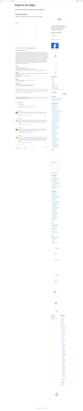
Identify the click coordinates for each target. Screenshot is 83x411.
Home (32, 146)
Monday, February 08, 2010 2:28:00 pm (24, 115)
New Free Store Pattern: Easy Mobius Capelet (63, 358)
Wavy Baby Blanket (55, 147)
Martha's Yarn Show (64, 351)
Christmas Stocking (55, 110)
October (63, 329)
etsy (52, 230)
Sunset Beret (54, 142)
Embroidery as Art (55, 237)
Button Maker (54, 188)
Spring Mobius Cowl (55, 138)
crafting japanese (55, 225)
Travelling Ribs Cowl (55, 144)
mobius (29, 98)
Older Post (46, 146)
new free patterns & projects (64, 373)
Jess (19, 110)
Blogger (46, 408)
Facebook (53, 83)
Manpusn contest (63, 376)
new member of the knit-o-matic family (64, 346)
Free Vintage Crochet (55, 203)
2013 (62, 318)
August (63, 332)
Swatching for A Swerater (56, 100)
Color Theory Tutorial (55, 182)
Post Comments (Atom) (24, 148)
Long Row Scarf (54, 123)
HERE (26, 50)
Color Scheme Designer (56, 183)
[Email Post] (26, 97)
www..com (54, 162)
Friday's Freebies (63, 349)
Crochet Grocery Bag (55, 112)
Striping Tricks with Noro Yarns (57, 99)
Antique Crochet (54, 195)
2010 (62, 322)
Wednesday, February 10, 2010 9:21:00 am (25, 142)
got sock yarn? (64, 341)
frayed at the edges (25, 5)
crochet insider (54, 229)
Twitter (53, 84)
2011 (62, 321)
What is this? (55, 172)
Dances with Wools (55, 202)
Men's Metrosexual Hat (56, 126)
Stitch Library (54, 187)
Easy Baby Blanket (55, 113)
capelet (19, 98)
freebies (63, 362)
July (62, 334)
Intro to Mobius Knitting (19, 84)
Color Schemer (54, 178)
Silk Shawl (54, 134)
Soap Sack (54, 137)
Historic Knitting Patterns (56, 207)
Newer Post (18, 146)
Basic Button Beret (55, 106)
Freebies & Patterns (55, 85)
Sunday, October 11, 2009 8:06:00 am (24, 107)
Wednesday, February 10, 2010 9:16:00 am (25, 132)
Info (52, 79)
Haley (19, 118)
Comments (54, 36)
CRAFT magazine (55, 224)
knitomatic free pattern (24, 98)
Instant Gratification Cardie (56, 118)
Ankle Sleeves (54, 105)
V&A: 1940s (54, 211)
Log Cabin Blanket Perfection (57, 98)
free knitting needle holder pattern (63, 367)
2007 (62, 382)
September (63, 330)
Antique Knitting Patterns (56, 196)
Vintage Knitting (54, 217)
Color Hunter (54, 184)
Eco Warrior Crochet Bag (56, 115)
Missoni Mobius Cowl (55, 127)
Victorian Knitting (55, 213)
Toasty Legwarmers (55, 143)
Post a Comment (19, 144)
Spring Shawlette (55, 139)
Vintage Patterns (55, 218)
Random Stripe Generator (56, 185)
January (63, 379)
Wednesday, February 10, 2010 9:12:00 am (25, 124)
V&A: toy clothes (54, 212)
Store (53, 78)
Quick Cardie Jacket (55, 132)
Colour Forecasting (55, 243)
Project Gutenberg (55, 208)
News (53, 82)
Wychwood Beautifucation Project (57, 89)
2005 (62, 385)
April (62, 338)
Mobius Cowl (54, 129)
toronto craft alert (55, 232)
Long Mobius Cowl (55, 122)
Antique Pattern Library (56, 197)
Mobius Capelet (54, 128)
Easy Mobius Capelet (20, 48)
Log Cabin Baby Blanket (56, 121)
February (63, 378)
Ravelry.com (53, 26)
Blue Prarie (54, 198)
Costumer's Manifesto (55, 201)
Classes (53, 80)
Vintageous (54, 219)
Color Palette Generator (56, 179)
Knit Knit (53, 239)
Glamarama (54, 206)
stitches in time (63, 364)
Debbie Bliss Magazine (64, 370)
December (63, 325)
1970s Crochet (54, 192)
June (63, 335)
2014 (62, 317)
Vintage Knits (54, 216)
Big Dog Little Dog (55, 238)
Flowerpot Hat (54, 117)
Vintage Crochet (54, 214)
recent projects (63, 343)
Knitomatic (52, 42)
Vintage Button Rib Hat (56, 145)
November (63, 327)
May (62, 337)
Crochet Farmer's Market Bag (57, 111)
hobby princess (54, 231)
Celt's (53, 200)
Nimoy (53, 242)
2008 (62, 381)
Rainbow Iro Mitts (55, 133)
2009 (62, 324)
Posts (54, 34)
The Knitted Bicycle (55, 88)
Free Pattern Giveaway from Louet (64, 354)
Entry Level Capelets (55, 116)
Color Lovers (54, 177)
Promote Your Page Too (54, 49)
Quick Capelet (54, 131)
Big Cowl (53, 107)
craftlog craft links (55, 226)
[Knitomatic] (55, 48)
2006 (62, 384)
